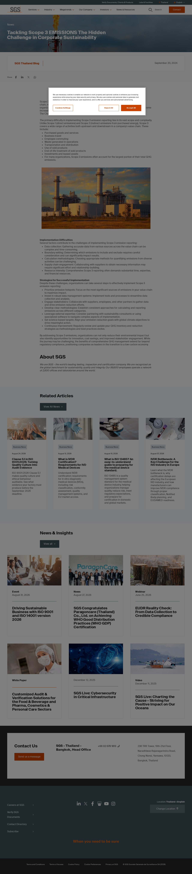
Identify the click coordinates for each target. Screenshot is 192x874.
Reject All (108, 108)
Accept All (131, 108)
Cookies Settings (62, 108)
